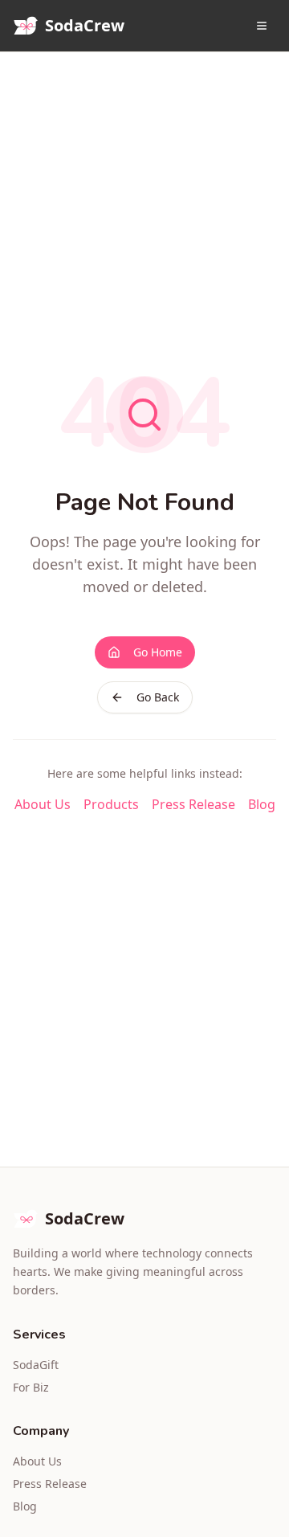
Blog (261, 804)
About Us (42, 804)
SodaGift (36, 1364)
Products (111, 804)
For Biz (31, 1387)
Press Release (193, 804)
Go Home (157, 652)
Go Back (157, 697)
